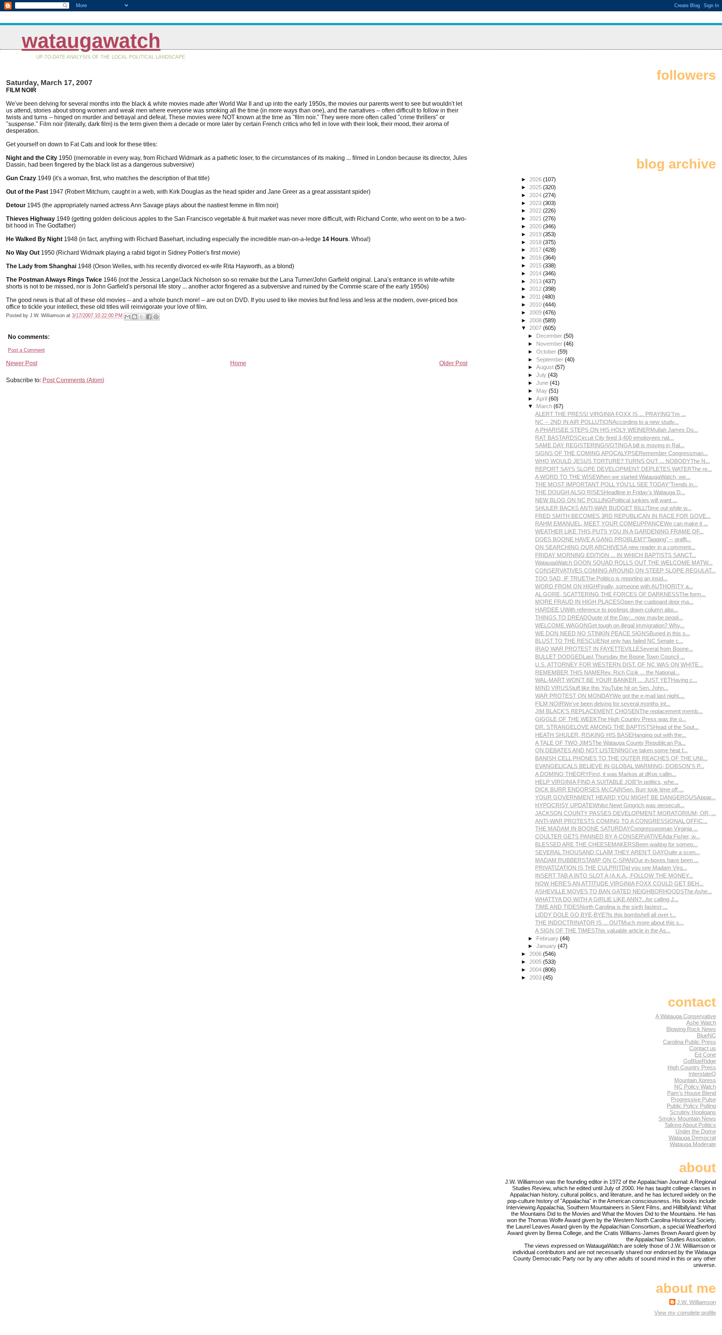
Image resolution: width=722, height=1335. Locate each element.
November (550, 343)
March (545, 406)
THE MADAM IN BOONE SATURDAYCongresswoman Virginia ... (616, 828)
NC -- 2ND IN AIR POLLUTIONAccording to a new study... (607, 422)
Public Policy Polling (691, 1106)
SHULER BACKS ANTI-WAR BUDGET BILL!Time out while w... (613, 508)
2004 (536, 969)
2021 (536, 218)
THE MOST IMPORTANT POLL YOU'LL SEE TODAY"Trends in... (616, 484)
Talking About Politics (690, 1125)
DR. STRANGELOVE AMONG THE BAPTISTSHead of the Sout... (617, 727)
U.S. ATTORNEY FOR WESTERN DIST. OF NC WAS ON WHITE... (619, 664)
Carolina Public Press (689, 1042)
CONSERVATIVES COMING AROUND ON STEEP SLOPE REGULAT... (625, 570)
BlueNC (706, 1035)
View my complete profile (685, 1312)
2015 (536, 265)
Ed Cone (705, 1054)
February (548, 938)
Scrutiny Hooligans (693, 1112)
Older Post (453, 363)
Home (238, 363)
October (547, 351)
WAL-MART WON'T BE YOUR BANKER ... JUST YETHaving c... (616, 680)
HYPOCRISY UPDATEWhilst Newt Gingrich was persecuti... (609, 805)
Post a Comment (26, 350)
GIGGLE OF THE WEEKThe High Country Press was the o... (610, 719)
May (542, 390)
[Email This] (127, 316)
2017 (536, 249)
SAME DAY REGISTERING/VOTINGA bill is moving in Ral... (609, 445)
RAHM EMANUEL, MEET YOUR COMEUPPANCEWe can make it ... (621, 523)
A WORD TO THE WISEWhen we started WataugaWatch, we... (612, 477)
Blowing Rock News (691, 1029)
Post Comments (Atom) (73, 380)
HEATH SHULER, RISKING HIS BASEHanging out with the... (610, 735)
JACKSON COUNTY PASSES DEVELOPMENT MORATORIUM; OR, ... (625, 813)
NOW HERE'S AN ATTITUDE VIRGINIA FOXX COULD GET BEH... (619, 883)
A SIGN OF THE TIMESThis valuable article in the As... (602, 930)
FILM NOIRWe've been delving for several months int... (602, 703)
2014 (536, 273)
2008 (536, 320)
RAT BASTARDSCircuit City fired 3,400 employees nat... (604, 437)
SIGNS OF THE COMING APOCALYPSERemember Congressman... (621, 453)
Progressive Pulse (693, 1099)
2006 (536, 954)
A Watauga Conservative (685, 1016)
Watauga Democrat (692, 1138)
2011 (535, 296)
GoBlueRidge (699, 1061)
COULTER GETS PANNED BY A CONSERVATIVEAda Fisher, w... (617, 836)
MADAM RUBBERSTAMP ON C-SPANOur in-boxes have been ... (617, 860)
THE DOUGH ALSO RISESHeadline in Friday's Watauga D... (610, 492)
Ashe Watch (701, 1022)
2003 (536, 977)
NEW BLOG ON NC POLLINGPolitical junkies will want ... (606, 500)
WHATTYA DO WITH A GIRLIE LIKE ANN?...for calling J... (606, 899)
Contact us (702, 1048)
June (543, 383)
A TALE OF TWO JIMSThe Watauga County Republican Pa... (610, 743)
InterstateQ (702, 1074)
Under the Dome (695, 1131)
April (542, 398)
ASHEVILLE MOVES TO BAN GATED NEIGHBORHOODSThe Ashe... (623, 891)
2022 (536, 210)
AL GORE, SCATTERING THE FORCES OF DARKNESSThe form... (620, 594)
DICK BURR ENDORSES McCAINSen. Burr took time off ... (609, 789)
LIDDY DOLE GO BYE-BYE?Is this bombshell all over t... (605, 914)
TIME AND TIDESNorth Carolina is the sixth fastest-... (601, 907)
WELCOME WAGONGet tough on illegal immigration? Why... (609, 625)
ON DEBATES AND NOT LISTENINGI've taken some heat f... (611, 750)
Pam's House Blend (691, 1093)
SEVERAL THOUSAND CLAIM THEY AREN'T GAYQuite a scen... (617, 852)
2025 (536, 187)
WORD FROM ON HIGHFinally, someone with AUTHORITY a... (614, 586)
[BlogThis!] (134, 316)
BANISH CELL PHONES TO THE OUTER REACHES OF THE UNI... (621, 758)
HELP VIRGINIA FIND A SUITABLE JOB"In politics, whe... (606, 782)
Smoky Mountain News (687, 1118)
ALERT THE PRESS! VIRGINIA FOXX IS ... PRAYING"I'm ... (610, 414)
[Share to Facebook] (149, 316)
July (542, 375)
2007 (536, 328)
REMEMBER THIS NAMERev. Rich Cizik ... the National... (607, 672)
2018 (536, 242)
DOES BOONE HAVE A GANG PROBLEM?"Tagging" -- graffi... (613, 539)
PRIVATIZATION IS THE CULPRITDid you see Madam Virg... (611, 867)
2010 (536, 304)
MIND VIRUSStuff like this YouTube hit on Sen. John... (601, 688)
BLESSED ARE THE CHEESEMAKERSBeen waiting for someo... (616, 844)
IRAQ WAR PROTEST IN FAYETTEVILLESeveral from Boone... (614, 648)
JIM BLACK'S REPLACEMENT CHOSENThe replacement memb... (618, 711)
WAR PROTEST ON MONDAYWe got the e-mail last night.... (610, 696)
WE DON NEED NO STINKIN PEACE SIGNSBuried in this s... (612, 633)
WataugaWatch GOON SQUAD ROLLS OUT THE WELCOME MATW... (624, 562)
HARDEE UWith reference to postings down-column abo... (606, 609)
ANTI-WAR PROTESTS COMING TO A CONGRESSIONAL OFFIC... (621, 821)
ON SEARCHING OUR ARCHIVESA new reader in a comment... (615, 547)
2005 (536, 961)
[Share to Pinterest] (156, 316)
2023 (536, 203)
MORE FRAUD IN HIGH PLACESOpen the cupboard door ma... (614, 601)
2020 (536, 226)
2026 (536, 179)
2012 (536, 289)
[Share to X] (142, 316)
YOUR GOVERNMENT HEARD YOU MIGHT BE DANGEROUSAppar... (625, 797)
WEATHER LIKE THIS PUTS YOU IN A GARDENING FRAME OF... (619, 531)
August (545, 367)
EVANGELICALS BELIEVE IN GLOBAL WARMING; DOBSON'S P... (619, 766)
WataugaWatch (91, 40)
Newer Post (21, 363)
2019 (536, 234)
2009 (536, 312)
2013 (536, 281)
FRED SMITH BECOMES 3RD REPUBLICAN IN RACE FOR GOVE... (623, 516)
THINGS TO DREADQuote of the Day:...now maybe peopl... (609, 617)
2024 (536, 195)
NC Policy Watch (695, 1086)
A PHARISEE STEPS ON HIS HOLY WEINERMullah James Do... (616, 430)
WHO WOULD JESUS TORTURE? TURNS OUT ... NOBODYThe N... (622, 461)
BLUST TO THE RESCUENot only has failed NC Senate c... (609, 641)
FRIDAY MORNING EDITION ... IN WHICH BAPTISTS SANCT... (615, 555)
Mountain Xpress (695, 1080)
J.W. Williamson (696, 1302)
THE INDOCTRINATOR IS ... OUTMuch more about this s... (609, 922)
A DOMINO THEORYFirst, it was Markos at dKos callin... (605, 774)
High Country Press (691, 1067)
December (550, 336)
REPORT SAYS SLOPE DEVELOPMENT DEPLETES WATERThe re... (623, 469)
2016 (536, 257)
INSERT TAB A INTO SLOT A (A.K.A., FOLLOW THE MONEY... (614, 875)
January (547, 946)
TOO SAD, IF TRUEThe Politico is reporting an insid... (601, 578)
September (550, 359)
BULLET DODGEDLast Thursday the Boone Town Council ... (610, 656)
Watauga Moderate (693, 1144)
